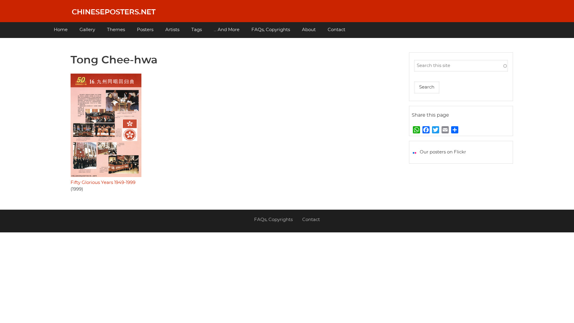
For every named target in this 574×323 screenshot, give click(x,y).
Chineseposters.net (113, 12)
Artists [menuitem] (172, 30)
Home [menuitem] (61, 30)
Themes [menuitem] (116, 30)
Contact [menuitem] (336, 30)
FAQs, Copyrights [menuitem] (270, 30)
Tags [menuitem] (196, 30)
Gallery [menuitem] (87, 30)
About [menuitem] (309, 30)
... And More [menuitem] (226, 30)
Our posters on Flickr (443, 152)
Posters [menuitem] (145, 30)
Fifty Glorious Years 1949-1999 (103, 182)
